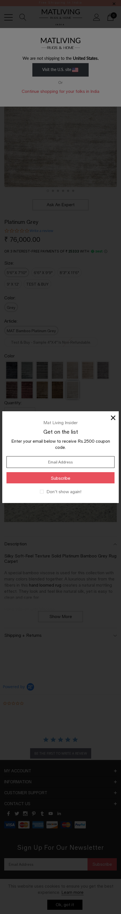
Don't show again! (63, 491)
